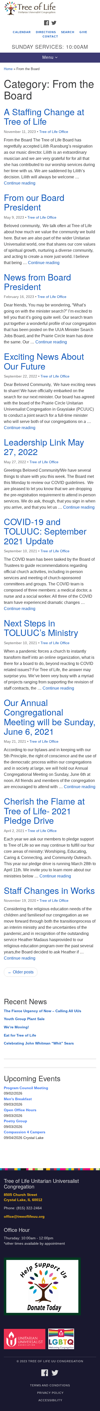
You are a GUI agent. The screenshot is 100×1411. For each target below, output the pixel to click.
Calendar (22, 32)
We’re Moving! (16, 1027)
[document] (50, 613)
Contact (50, 36)
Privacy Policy (50, 1392)
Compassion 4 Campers (24, 1132)
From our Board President (34, 202)
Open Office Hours (20, 1110)
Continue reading (19, 183)
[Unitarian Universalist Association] (25, 1339)
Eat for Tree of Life (20, 1035)
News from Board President (37, 281)
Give (83, 32)
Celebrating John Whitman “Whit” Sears (39, 1043)
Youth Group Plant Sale (24, 1019)
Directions (46, 32)
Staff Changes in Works (49, 890)
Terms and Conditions (50, 1385)
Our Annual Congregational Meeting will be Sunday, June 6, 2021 (49, 716)
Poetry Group (15, 1121)
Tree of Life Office (53, 132)
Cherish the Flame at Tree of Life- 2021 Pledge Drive (44, 810)
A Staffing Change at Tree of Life (44, 116)
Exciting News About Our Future (44, 361)
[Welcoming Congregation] (62, 1339)
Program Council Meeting (26, 1088)
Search (67, 32)
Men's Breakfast (18, 1099)
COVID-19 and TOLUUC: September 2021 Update (45, 531)
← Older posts (21, 972)
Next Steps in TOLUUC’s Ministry (41, 627)
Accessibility (50, 1400)
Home (8, 69)
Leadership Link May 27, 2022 (44, 447)
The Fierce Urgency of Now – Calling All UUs (42, 1011)
